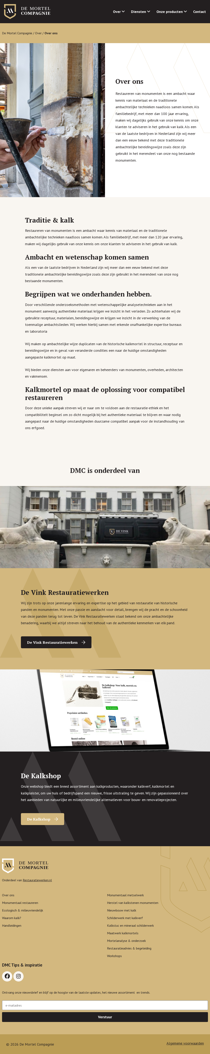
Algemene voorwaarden (185, 1043)
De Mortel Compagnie (17, 33)
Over (38, 33)
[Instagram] (18, 976)
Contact (199, 11)
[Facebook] (7, 976)
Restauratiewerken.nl (37, 880)
